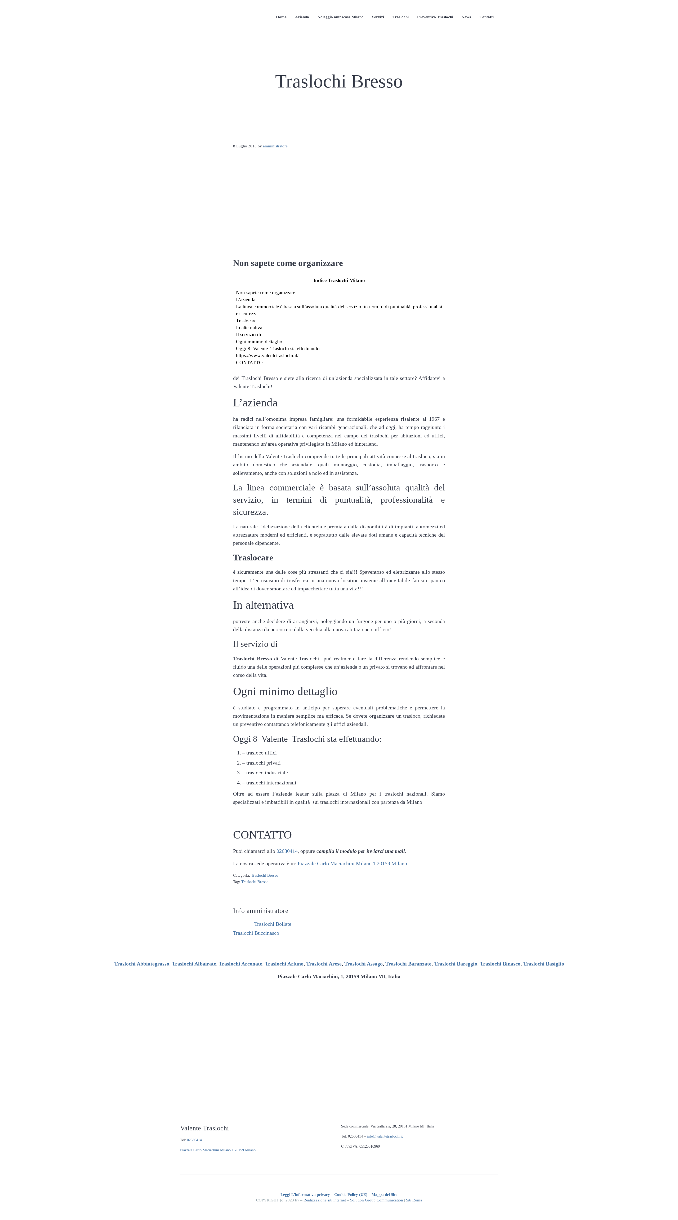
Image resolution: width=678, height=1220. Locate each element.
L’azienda (245, 299)
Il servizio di (248, 334)
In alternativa (249, 327)
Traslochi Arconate (240, 964)
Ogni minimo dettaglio (259, 341)
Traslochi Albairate (194, 964)
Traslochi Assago (363, 964)
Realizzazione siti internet (325, 1200)
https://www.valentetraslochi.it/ (267, 355)
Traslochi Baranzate (408, 964)
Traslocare (246, 320)
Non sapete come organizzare (265, 292)
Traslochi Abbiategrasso (141, 964)
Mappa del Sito (385, 1194)
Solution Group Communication (376, 1200)
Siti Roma (414, 1200)
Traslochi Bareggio (455, 964)
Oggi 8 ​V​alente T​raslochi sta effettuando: (278, 348)
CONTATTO (249, 362)
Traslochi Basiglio (543, 964)
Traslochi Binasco (500, 964)
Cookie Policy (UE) (350, 1194)
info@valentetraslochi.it (385, 1136)
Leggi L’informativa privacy (305, 1194)
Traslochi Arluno (284, 964)
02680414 (287, 851)
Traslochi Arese (324, 964)
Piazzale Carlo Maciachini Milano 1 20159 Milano (352, 863)
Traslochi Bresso (264, 875)
